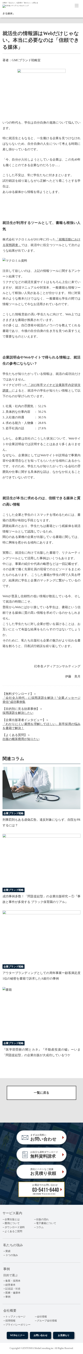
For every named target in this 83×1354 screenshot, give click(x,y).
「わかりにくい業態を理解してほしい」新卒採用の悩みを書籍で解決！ (41, 726)
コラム (40, 1227)
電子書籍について (46, 1223)
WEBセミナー (17, 1335)
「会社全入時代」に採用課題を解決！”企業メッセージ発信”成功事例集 (41, 699)
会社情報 (42, 1316)
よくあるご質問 (13, 1231)
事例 (7, 1296)
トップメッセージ (15, 1316)
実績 (7, 1251)
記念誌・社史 (12, 1288)
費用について (12, 1223)
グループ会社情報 (47, 1320)
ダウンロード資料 (15, 1227)
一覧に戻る (41, 1092)
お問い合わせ (40, 1335)
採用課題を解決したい (18, 712)
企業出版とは (12, 1219)
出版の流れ (42, 1219)
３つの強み (11, 1255)
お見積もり (63, 1335)
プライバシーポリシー (17, 1324)
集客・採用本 (12, 1280)
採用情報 (10, 1320)
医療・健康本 (12, 1292)
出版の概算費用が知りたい (21, 739)
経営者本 (10, 1285)
